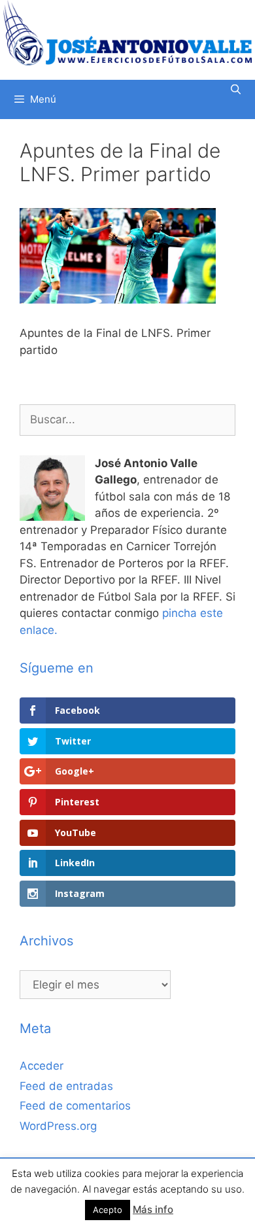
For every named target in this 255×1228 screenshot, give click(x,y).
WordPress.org (58, 1125)
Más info (153, 1209)
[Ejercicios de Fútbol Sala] (127, 32)
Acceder (41, 1065)
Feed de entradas (66, 1086)
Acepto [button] (107, 1209)
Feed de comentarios (75, 1105)
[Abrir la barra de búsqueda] (235, 89)
